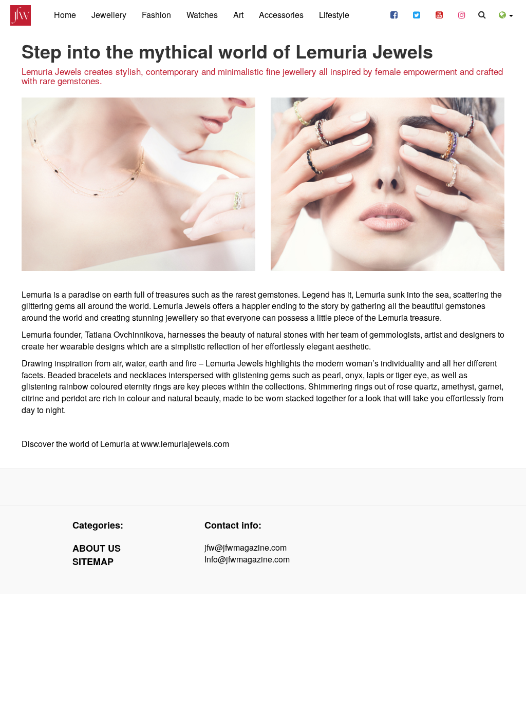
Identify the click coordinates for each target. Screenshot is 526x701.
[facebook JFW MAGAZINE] (394, 13)
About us (96, 548)
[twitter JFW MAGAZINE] (416, 13)
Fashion (156, 15)
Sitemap (93, 561)
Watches (202, 15)
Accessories (281, 15)
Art (238, 15)
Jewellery (108, 15)
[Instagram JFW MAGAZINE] (461, 13)
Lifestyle (334, 15)
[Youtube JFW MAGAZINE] (439, 13)
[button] (506, 13)
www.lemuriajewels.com (185, 444)
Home (65, 15)
